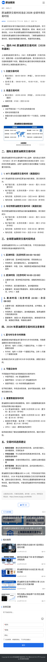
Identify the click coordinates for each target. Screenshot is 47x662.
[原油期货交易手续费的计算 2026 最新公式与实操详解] (9, 585)
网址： (6, 635)
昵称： (7, 624)
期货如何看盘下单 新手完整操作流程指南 (30, 558)
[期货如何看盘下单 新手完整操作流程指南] (9, 560)
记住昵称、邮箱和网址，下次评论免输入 (18, 639)
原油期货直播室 (24, 659)
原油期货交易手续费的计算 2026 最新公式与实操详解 (31, 583)
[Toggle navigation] (43, 3)
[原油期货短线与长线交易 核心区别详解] (9, 572)
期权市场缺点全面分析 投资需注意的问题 (30, 546)
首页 (3, 8)
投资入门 (27, 21)
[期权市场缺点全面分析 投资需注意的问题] (9, 548)
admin (4, 21)
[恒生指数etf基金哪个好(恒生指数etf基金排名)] (9, 597)
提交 (23, 645)
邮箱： (7, 630)
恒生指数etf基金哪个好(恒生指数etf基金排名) (30, 595)
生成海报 (8, 512)
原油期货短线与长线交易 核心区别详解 (30, 570)
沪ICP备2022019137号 (32, 657)
